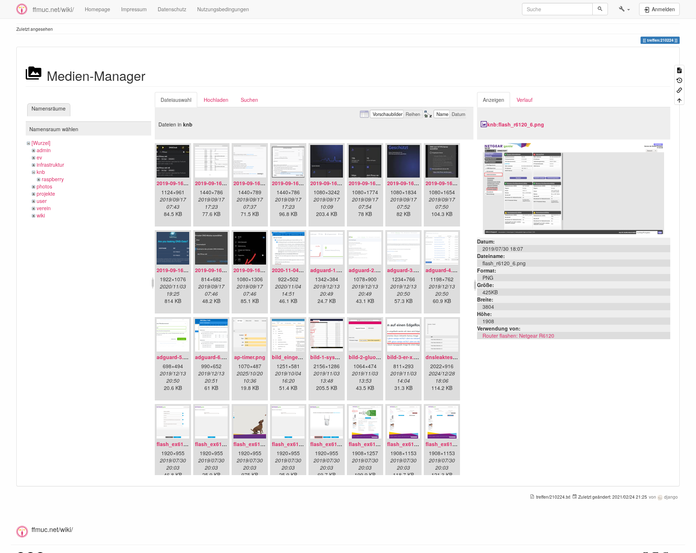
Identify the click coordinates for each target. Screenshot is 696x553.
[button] (624, 9)
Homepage (97, 9)
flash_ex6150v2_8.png (453, 444)
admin (44, 150)
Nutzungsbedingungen (223, 9)
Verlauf (525, 99)
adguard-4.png (444, 270)
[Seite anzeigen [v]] (679, 69)
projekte (46, 193)
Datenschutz (172, 9)
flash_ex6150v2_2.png (222, 444)
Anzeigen (493, 99)
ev (39, 157)
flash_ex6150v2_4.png (299, 444)
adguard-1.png (328, 270)
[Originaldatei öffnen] (573, 187)
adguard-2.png (367, 270)
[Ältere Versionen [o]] (679, 79)
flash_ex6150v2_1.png (184, 444)
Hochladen (216, 99)
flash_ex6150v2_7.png (415, 444)
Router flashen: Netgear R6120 (518, 335)
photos (44, 186)
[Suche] (600, 9)
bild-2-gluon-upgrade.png (381, 357)
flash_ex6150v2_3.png (261, 444)
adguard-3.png (405, 270)
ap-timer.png (249, 357)
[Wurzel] (41, 142)
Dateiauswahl (176, 99)
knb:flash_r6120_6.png (515, 124)
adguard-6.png (213, 357)
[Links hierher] (679, 89)
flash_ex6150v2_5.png (338, 444)
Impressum (134, 9)
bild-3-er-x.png (405, 357)
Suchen (249, 99)
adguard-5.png (175, 357)
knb (41, 171)
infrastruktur (50, 164)
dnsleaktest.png (446, 357)
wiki (41, 215)
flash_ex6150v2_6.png (376, 444)
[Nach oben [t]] (679, 99)
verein (44, 208)
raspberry (53, 179)
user (42, 200)
